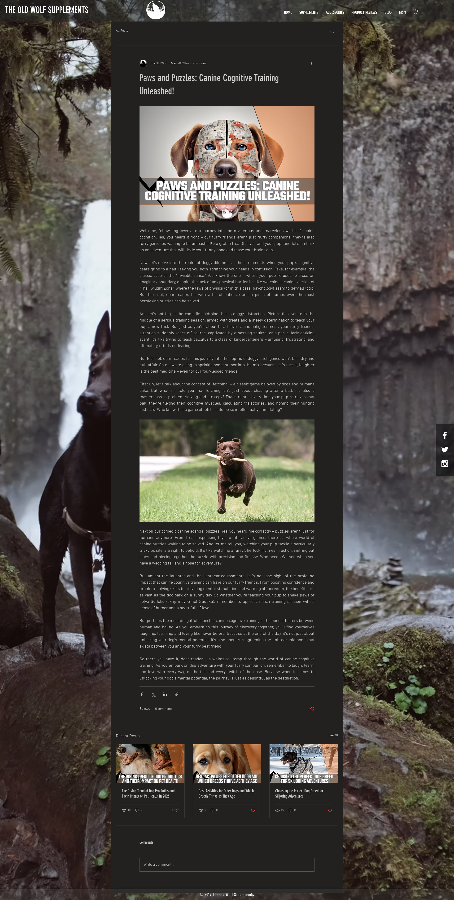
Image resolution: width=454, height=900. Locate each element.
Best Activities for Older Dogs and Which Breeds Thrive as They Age (226, 793)
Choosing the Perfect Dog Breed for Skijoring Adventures (299, 793)
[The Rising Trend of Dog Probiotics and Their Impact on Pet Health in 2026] (150, 763)
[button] (416, 11)
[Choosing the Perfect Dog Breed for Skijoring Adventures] (304, 763)
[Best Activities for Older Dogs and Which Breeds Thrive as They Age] (227, 763)
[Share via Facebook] (142, 694)
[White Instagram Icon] (445, 463)
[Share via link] (176, 694)
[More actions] (311, 63)
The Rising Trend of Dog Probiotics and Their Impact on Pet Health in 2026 (148, 793)
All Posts (122, 31)
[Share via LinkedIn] (165, 694)
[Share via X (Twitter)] (153, 694)
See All (333, 735)
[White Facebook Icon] (445, 435)
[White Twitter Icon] (445, 449)
